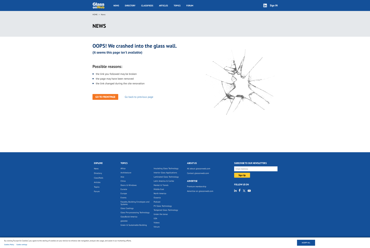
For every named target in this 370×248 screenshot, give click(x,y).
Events (123, 197)
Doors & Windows (129, 185)
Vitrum (157, 226)
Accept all (306, 243)
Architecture (126, 172)
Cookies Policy (9, 245)
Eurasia (124, 189)
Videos (157, 222)
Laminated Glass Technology (166, 176)
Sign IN (274, 5)
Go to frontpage (105, 97)
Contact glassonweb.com (198, 173)
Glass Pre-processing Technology (135, 212)
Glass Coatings (127, 208)
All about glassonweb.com (198, 168)
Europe (124, 193)
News (116, 5)
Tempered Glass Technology (166, 210)
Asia (122, 176)
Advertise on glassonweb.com (200, 191)
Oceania (157, 197)
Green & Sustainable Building (134, 225)
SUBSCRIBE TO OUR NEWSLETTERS (250, 163)
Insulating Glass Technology (166, 168)
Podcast (157, 201)
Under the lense (161, 214)
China (123, 181)
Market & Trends (161, 185)
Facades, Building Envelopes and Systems (135, 203)
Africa (123, 168)
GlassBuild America (129, 216)
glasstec (124, 221)
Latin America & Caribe (164, 181)
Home (95, 14)
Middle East (159, 189)
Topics (177, 5)
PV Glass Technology (163, 206)
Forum (189, 5)
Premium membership (196, 186)
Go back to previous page (139, 97)
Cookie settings (21, 245)
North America (160, 193)
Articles (163, 5)
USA (155, 218)
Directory (130, 5)
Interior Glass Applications (165, 172)
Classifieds (147, 5)
